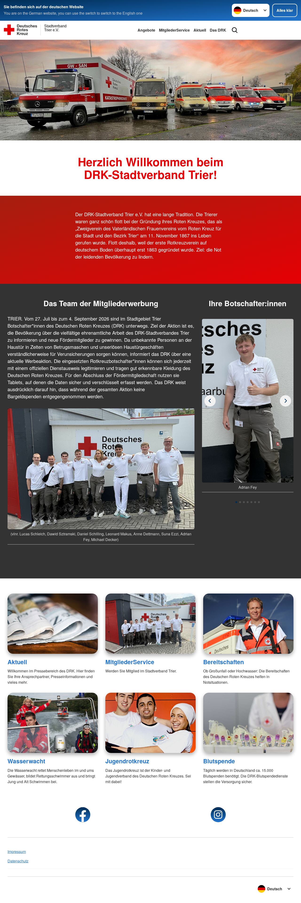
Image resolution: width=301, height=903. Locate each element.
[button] (236, 502)
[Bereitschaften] (248, 624)
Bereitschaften (223, 662)
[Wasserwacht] (53, 723)
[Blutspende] (248, 723)
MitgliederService (174, 30)
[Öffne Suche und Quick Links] (234, 30)
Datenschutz (18, 861)
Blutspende (219, 761)
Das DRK (218, 30)
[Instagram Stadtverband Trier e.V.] (218, 814)
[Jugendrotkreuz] (150, 723)
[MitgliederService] (150, 624)
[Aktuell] (53, 624)
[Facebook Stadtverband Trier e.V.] (82, 814)
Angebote (146, 30)
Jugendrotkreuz (127, 761)
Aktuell (200, 30)
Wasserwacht (26, 761)
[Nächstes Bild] (210, 401)
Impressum (17, 851)
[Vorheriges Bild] (285, 401)
